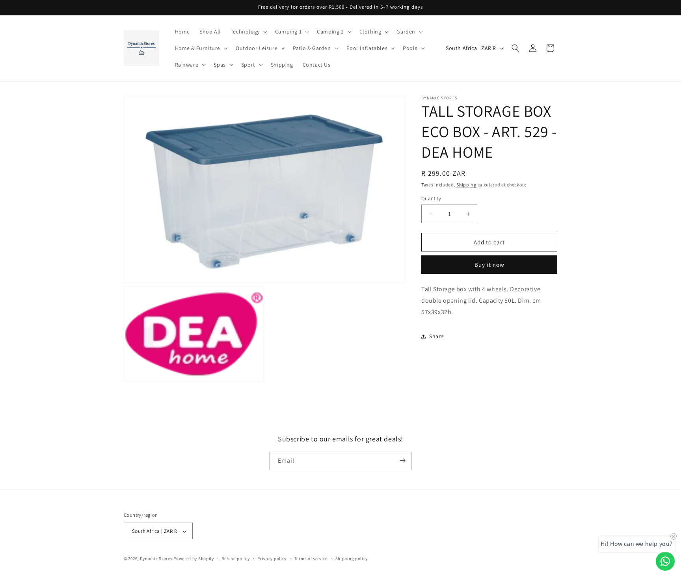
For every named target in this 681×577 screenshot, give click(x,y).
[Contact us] (665, 561)
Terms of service (310, 558)
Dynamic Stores (156, 559)
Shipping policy (351, 558)
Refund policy (235, 558)
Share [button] (436, 336)
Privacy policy (272, 558)
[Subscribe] (402, 460)
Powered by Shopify (193, 559)
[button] (248, 31)
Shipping (466, 185)
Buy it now (489, 264)
